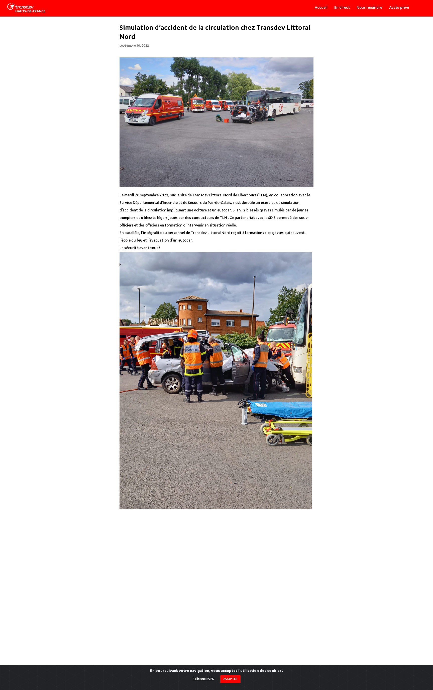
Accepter (230, 679)
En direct (342, 8)
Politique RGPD (203, 679)
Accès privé (399, 8)
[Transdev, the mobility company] (26, 8)
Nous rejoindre (369, 8)
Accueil (321, 8)
